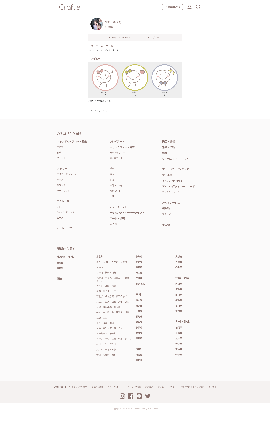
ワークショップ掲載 (132, 387)
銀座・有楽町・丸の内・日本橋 (111, 262)
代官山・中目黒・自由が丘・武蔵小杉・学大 (113, 279)
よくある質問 (97, 387)
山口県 (178, 294)
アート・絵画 (117, 218)
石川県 (139, 305)
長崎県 (178, 333)
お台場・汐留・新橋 (106, 272)
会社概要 (212, 387)
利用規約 (149, 387)
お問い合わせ (113, 387)
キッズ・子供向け (172, 180)
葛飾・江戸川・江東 (106, 291)
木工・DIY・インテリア (175, 169)
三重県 (139, 338)
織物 (164, 153)
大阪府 (178, 256)
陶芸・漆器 (168, 141)
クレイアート (117, 141)
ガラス (113, 224)
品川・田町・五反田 (106, 344)
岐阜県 (139, 322)
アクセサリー (64, 201)
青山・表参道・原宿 (106, 355)
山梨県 (139, 311)
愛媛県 (178, 311)
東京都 (99, 256)
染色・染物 (168, 147)
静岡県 (139, 327)
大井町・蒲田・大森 (106, 286)
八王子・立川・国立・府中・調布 (112, 301)
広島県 (178, 289)
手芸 (112, 168)
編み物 (166, 208)
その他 (166, 224)
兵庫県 (178, 262)
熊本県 (178, 338)
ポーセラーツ (64, 228)
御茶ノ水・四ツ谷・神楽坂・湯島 (112, 312)
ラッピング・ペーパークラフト (127, 212)
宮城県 (60, 268)
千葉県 (139, 278)
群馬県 (139, 267)
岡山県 (178, 284)
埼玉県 (139, 273)
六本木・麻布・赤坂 (106, 349)
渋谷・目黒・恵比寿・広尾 (109, 328)
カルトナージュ (171, 202)
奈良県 (178, 267)
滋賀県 (139, 355)
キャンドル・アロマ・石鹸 (72, 141)
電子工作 (167, 175)
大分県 (178, 344)
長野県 (139, 316)
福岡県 (178, 327)
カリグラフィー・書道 (122, 147)
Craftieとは (58, 387)
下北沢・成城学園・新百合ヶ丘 (111, 296)
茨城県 (139, 256)
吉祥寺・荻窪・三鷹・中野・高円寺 (113, 339)
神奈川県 (140, 284)
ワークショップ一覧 (121, 37)
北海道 (60, 262)
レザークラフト (118, 207)
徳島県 (178, 300)
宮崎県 (178, 349)
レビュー (154, 37)
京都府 (139, 360)
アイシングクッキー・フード (178, 186)
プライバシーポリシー (167, 387)
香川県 (178, 305)
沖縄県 (178, 355)
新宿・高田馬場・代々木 (108, 307)
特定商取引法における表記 (192, 387)
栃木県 (139, 262)
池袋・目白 (101, 317)
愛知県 (139, 333)
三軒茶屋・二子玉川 (106, 333)
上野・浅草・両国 (105, 323)
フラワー (62, 168)
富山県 (139, 300)
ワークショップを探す (77, 387)
